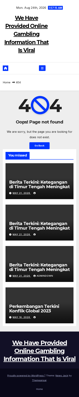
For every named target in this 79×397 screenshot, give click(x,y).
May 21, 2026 (22, 193)
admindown (45, 275)
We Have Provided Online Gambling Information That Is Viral (26, 34)
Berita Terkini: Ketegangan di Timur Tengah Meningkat (39, 184)
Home (6, 82)
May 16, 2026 (22, 317)
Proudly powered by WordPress (25, 375)
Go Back (39, 145)
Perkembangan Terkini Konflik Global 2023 (34, 308)
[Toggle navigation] (42, 68)
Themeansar (39, 380)
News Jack (61, 375)
